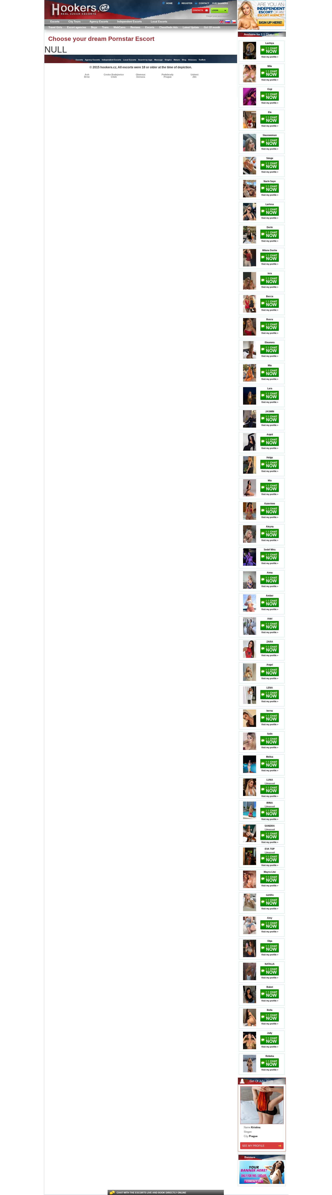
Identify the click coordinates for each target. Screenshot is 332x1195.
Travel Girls (55, 27)
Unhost (194, 74)
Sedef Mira (270, 549)
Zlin (194, 77)
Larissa (270, 204)
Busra (269, 319)
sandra (270, 895)
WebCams (119, 27)
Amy (269, 918)
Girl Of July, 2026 (261, 1081)
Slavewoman (270, 135)
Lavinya (269, 43)
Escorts (149, 27)
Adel (269, 618)
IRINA (269, 803)
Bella (269, 1010)
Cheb (114, 77)
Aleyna (270, 526)
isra (270, 273)
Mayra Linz (270, 872)
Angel (269, 664)
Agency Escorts (92, 60)
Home (169, 3)
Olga (269, 941)
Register (186, 3)
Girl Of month (212, 27)
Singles (168, 60)
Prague (168, 77)
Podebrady (167, 74)
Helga (269, 457)
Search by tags (145, 60)
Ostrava (140, 77)
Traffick (202, 60)
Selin (269, 733)
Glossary (192, 60)
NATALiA (270, 964)
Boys (94, 27)
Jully (269, 1033)
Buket (269, 987)
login (215, 10)
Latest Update (191, 27)
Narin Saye (270, 181)
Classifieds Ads (168, 27)
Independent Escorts (129, 21)
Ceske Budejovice (114, 74)
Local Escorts (159, 21)
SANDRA (270, 826)
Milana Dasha (269, 250)
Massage (158, 60)
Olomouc (141, 74)
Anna (270, 572)
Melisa (269, 756)
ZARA (269, 641)
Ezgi (269, 89)
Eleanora (270, 342)
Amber (269, 595)
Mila (269, 66)
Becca (269, 296)
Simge (269, 158)
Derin (270, 227)
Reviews (135, 27)
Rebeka (270, 1056)
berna (269, 710)
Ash (87, 74)
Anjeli (270, 434)
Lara (269, 388)
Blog (184, 60)
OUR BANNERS (220, 3)
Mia (270, 365)
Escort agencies (76, 27)
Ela (269, 112)
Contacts (198, 10)
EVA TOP (270, 849)
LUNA (269, 780)
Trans (105, 27)
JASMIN (269, 411)
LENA (269, 687)
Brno (87, 77)
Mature (177, 60)
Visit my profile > (269, 57)
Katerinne (269, 503)
